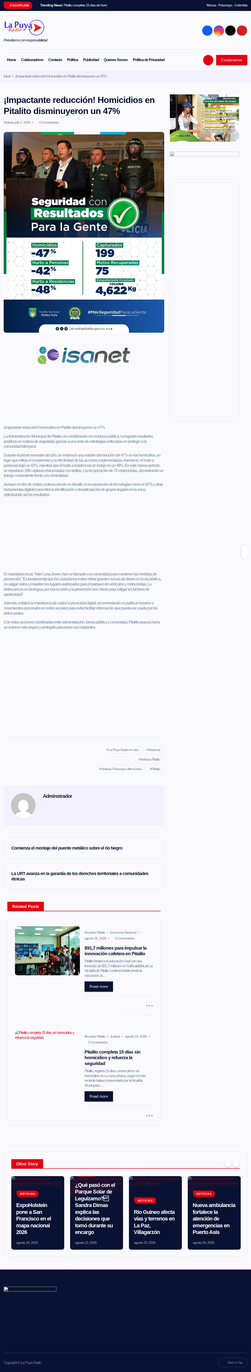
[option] (37, 1213)
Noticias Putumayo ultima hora (121, 769)
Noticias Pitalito (150, 759)
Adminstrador (57, 796)
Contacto (55, 60)
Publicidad (91, 60)
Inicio (7, 76)
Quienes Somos (116, 60)
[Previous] (228, 1163)
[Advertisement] (84, 398)
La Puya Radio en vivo (123, 750)
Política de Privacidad (148, 60)
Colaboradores (32, 60)
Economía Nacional (123, 932)
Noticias (9, 122)
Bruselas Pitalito (95, 932)
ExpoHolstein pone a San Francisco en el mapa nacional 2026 (33, 1218)
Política (72, 60)
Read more (98, 986)
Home (11, 60)
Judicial (115, 1036)
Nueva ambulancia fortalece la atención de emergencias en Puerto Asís (214, 1218)
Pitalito (156, 769)
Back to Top (235, 1362)
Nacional (154, 750)
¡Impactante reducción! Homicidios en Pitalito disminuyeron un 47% (61, 76)
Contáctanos (231, 60)
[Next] (236, 1163)
